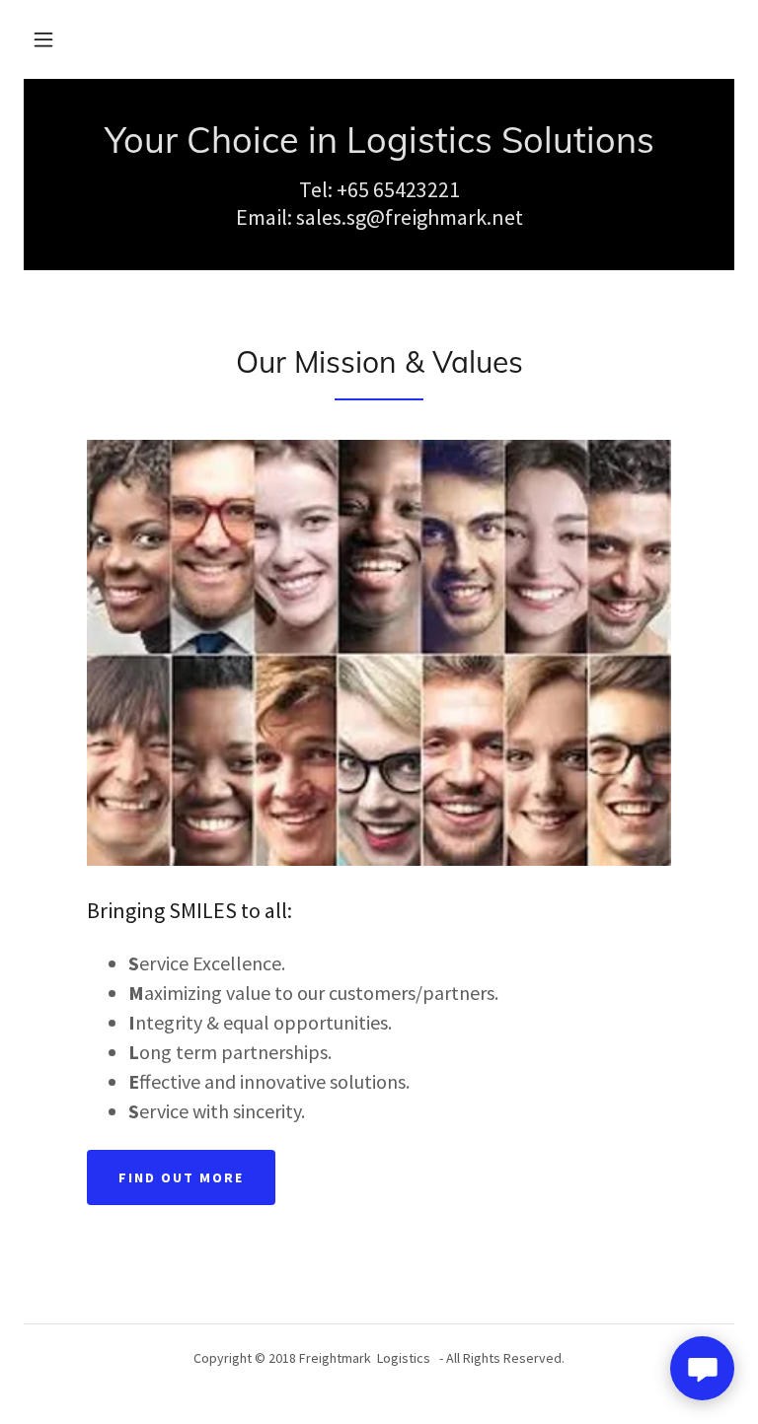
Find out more (181, 1177)
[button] (43, 39)
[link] (379, 147)
